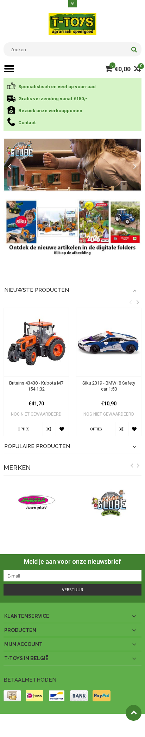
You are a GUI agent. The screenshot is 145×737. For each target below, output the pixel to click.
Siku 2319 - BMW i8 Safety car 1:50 (108, 386)
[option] (36, 375)
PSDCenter (95, 722)
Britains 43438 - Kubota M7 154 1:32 (36, 386)
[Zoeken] (133, 49)
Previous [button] (130, 302)
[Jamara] (36, 502)
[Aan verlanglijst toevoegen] (62, 429)
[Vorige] (9, 166)
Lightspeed (14, 728)
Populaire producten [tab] (37, 446)
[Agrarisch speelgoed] (72, 23)
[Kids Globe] (72, 165)
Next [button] (137, 302)
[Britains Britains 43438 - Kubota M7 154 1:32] (36, 342)
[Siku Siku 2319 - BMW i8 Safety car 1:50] (108, 342)
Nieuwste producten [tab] (36, 290)
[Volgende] (135, 166)
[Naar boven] (133, 713)
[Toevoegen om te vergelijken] (49, 429)
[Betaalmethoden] (12, 695)
